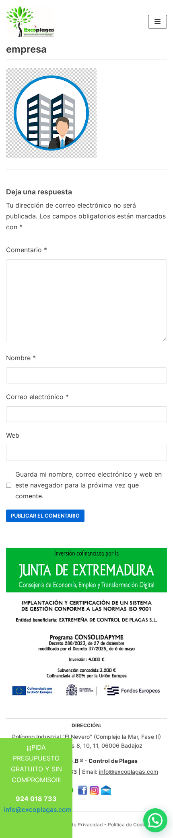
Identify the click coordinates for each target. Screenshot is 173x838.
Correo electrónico (37, 397)
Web (12, 435)
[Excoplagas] (30, 21)
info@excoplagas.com (128, 771)
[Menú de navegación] (157, 22)
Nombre (21, 358)
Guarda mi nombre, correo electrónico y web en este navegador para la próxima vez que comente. (88, 485)
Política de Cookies (130, 825)
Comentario (26, 250)
